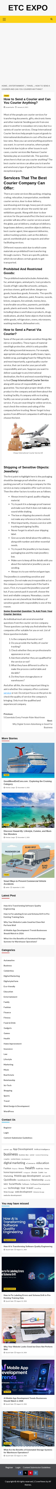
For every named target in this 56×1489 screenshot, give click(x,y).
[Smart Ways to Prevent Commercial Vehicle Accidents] (28, 860)
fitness (21, 1168)
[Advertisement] (28, 52)
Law (5, 1054)
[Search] (51, 19)
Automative (9, 960)
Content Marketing (42, 1155)
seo (6, 1183)
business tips (24, 1155)
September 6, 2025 (18, 887)
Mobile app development (27, 1175)
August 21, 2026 (21, 1249)
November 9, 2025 (24, 787)
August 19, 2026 (21, 1301)
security (47, 1180)
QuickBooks (10, 1179)
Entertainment (10, 997)
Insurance (8, 1049)
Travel (6, 95)
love (45, 1172)
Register (7, 1127)
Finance (7, 1012)
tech (5, 1188)
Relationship (9, 1080)
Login (6, 1133)
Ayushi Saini (9, 1249)
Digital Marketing (12, 976)
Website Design (38, 1192)
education (42, 1163)
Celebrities (9, 971)
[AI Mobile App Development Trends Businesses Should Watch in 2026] (28, 1377)
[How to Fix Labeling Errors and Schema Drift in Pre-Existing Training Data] (28, 1274)
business (11, 1154)
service (7, 692)
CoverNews (40, 1481)
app (11, 1149)
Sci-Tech (7, 1085)
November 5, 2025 (24, 837)
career (32, 1155)
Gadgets (8, 1028)
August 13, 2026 (21, 1455)
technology (14, 1187)
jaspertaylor (10, 107)
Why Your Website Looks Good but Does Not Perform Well (24, 923)
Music (6, 1070)
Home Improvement (13, 1043)
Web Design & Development (17, 1106)
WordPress (9, 1111)
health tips (39, 1168)
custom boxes (15, 1159)
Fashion (7, 1007)
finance (14, 1168)
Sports (7, 1096)
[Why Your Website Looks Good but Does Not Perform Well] (28, 1325)
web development (23, 1191)
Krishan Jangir (10, 787)
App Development (23, 1149)
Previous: (24, 716)
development (25, 1159)
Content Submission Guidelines (18, 1138)
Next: (32, 724)
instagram (26, 1172)
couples (7, 1159)
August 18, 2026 (21, 1352)
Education (8, 991)
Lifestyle (8, 1059)
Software (25, 1184)
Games (7, 1033)
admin (8, 887)
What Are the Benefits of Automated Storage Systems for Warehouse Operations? (25, 940)
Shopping (8, 1090)
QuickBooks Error (23, 1180)
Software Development (40, 1184)
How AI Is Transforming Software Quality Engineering (22, 907)
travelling (37, 1188)
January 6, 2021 (22, 107)
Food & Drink (9, 1023)
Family (7, 1002)
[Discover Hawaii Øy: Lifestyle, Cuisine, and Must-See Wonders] (28, 810)
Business (8, 965)
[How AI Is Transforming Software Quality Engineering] (28, 1225)
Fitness (7, 1017)
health (30, 1168)
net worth (46, 1176)
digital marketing (14, 1163)
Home (46, 1168)
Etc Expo (28, 7)
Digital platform (11, 981)
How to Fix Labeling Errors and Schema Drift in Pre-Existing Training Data (27, 915)
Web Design (9, 1192)
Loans (40, 1172)
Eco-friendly (9, 986)
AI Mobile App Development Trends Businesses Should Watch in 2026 (25, 932)
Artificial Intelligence (42, 1149)
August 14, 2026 (21, 1404)
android (6, 1149)
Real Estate (9, 1075)
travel (29, 1187)
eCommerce (30, 1163)
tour (23, 1187)
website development (13, 1195)
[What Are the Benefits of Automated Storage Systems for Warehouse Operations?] (28, 1428)
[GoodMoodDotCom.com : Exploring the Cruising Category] (28, 760)
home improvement (13, 1172)
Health (7, 1038)
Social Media (15, 1184)
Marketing (8, 1064)
